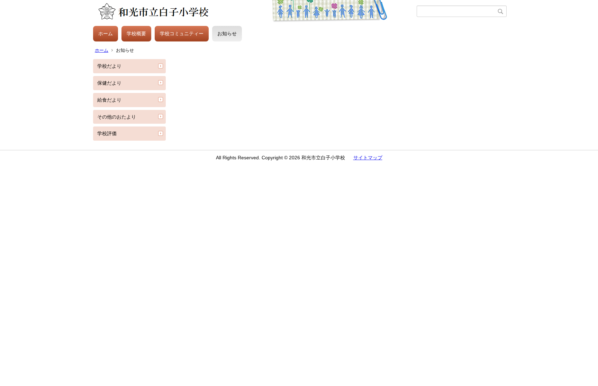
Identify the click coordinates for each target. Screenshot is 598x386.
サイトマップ (367, 157)
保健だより (109, 83)
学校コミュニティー (181, 33)
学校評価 (107, 133)
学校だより (109, 66)
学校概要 (136, 33)
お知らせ (227, 33)
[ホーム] (255, 11)
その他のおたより (116, 117)
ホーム (105, 33)
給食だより (109, 100)
